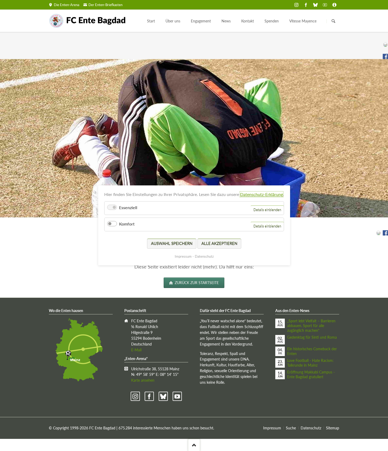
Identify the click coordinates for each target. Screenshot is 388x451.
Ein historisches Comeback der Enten (312, 351)
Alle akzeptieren (219, 243)
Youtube (177, 396)
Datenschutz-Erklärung (261, 194)
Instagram (135, 396)
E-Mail (136, 350)
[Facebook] (306, 4)
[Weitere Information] (334, 4)
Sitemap (332, 428)
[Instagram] (296, 4)
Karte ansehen (142, 380)
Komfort (127, 224)
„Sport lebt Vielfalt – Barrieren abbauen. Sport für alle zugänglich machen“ (311, 326)
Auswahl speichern (171, 243)
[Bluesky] (315, 4)
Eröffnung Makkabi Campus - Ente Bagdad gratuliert (311, 374)
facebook (149, 396)
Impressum (272, 428)
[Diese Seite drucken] (385, 44)
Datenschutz (311, 428)
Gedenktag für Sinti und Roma (312, 337)
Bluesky (163, 396)
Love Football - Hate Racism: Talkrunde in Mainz (310, 362)
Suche (291, 428)
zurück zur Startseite (196, 282)
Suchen (333, 21)
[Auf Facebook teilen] (385, 56)
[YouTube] (325, 4)
